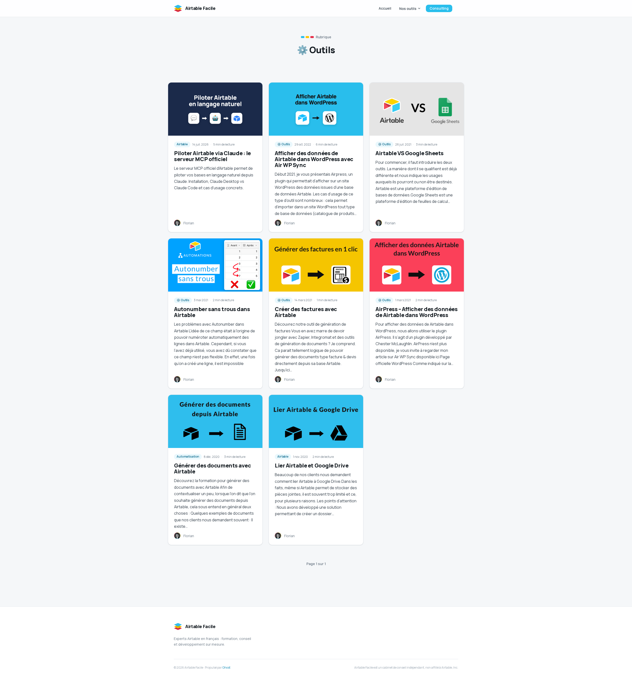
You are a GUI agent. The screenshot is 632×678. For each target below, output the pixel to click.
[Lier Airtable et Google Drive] (316, 421)
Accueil (385, 8)
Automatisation (188, 456)
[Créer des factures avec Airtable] (316, 265)
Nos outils (407, 8)
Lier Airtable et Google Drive (311, 465)
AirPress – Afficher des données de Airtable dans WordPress (416, 312)
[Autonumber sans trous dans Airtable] (215, 265)
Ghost (226, 667)
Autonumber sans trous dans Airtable (212, 312)
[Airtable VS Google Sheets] (417, 109)
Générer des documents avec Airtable (212, 468)
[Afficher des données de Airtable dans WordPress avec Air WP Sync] (316, 109)
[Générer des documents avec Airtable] (215, 421)
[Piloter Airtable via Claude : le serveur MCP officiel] (215, 109)
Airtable (182, 144)
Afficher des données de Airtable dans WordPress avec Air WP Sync (314, 159)
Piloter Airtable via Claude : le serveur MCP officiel (212, 156)
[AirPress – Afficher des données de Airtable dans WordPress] (417, 265)
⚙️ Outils (283, 144)
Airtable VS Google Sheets (409, 153)
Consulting (439, 8)
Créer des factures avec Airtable (306, 312)
